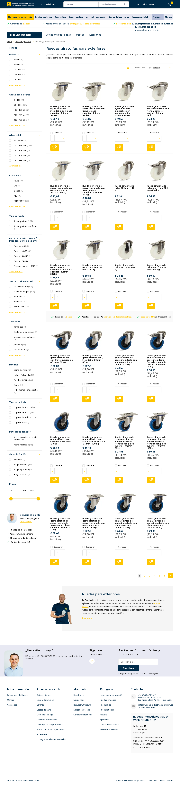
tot (23, 490)
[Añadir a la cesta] (54, 147)
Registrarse (78, 695)
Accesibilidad (42, 734)
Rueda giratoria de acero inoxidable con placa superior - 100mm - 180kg (61, 189)
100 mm (19, 69)
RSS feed (153, 780)
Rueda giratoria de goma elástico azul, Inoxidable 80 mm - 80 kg (92, 358)
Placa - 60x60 (21, 246)
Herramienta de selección (20, 17)
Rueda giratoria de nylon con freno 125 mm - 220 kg (92, 267)
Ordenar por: (139, 68)
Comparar (58, 132)
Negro (18, 181)
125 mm (19, 74)
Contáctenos (26, 521)
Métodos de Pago (45, 714)
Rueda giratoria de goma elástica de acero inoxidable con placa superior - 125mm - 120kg (158, 523)
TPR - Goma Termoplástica (26, 391)
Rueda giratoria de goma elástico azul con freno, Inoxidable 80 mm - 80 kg (61, 358)
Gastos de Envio (44, 709)
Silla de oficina (22, 349)
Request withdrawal (82, 704)
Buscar (125, 4)
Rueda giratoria (23, 221)
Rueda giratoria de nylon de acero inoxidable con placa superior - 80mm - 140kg (61, 111)
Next (170, 575)
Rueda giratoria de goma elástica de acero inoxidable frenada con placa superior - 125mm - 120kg (60, 524)
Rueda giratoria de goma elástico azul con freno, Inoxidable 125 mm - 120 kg (93, 440)
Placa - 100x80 (22, 251)
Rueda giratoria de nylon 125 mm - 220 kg (125, 267)
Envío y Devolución (45, 700)
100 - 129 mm (23, 145)
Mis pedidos (78, 700)
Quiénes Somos (44, 695)
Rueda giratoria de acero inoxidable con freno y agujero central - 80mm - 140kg (158, 111)
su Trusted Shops (132, 23)
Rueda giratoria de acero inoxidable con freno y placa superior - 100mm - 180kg (93, 190)
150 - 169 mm (22, 155)
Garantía (40, 704)
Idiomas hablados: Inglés (154, 26)
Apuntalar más (15, 85)
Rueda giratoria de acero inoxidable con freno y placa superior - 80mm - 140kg (93, 111)
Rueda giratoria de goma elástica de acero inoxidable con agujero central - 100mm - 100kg (126, 360)
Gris (17, 185)
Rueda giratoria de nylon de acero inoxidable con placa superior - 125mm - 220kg (61, 269)
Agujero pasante (23, 469)
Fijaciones (157, 17)
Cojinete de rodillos (25, 417)
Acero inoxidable (23, 444)
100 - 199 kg (21, 110)
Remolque (20, 327)
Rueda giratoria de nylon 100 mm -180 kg (124, 188)
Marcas (168, 17)
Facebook (92, 661)
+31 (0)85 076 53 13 (147, 695)
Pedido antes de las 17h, (73, 23)
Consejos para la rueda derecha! (51, 739)
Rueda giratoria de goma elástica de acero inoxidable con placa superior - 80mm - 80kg (93, 523)
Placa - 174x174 (22, 261)
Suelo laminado (23, 286)
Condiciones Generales (47, 719)
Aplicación (101, 17)
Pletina (19, 459)
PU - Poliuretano (23, 380)
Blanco (19, 191)
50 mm (18, 59)
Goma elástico (22, 370)
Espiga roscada (22, 474)
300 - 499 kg (21, 120)
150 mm (19, 79)
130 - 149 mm (22, 150)
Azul (18, 196)
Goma (18, 385)
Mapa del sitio (166, 780)
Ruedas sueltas (76, 17)
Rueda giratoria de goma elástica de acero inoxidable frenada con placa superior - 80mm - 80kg (124, 442)
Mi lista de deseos (81, 709)
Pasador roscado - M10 (26, 266)
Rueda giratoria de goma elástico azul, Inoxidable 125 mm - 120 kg (60, 440)
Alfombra (20, 296)
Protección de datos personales (51, 729)
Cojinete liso (21, 422)
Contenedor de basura (25, 332)
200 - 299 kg (21, 115)
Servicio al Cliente (47, 4)
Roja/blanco (21, 201)
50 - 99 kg (20, 105)
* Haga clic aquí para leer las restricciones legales (138, 673)
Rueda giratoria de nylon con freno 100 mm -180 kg (157, 188)
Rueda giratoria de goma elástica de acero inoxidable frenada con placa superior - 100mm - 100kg (156, 442)
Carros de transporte (119, 17)
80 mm (19, 64)
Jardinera (20, 344)
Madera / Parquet (24, 291)
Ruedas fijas (60, 17)
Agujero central (23, 464)
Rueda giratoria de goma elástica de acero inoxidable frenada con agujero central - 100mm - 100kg (157, 361)
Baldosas (20, 301)
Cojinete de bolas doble (26, 407)
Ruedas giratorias (43, 17)
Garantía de (20, 23)
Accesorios (95, 34)
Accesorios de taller (141, 17)
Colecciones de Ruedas (58, 34)
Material (90, 17)
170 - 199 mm (22, 160)
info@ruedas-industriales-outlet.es (155, 705)
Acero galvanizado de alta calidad (25, 438)
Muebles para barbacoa (24, 338)
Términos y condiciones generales (130, 780)
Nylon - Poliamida (24, 375)
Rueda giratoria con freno (25, 227)
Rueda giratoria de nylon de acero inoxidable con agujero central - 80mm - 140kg (124, 111)
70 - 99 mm (20, 140)
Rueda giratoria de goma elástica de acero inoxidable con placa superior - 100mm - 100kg (126, 523)
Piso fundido (22, 306)
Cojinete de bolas (24, 412)
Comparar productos (82, 714)
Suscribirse (128, 668)
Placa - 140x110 (23, 256)
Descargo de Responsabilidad (50, 724)
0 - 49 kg (19, 100)
